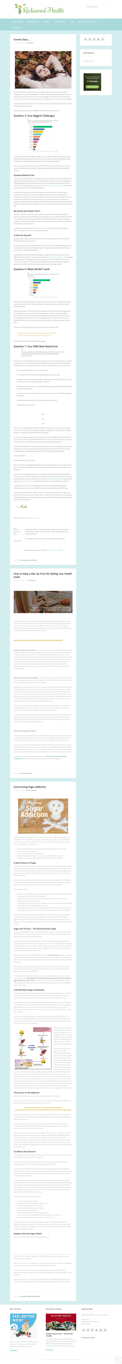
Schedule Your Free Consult (54, 550)
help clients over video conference (52, 185)
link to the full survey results (31, 518)
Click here (23, 1237)
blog (21, 560)
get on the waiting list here (53, 479)
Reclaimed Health (41, 9)
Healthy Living (28, 773)
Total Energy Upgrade (27, 481)
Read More (13, 1350)
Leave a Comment (31, 790)
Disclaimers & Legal (88, 1337)
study (37, 976)
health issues (27, 560)
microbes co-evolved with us (29, 1137)
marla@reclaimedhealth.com (90, 1321)
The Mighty (38, 228)
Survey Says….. (22, 39)
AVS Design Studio (73, 1359)
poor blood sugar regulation (55, 257)
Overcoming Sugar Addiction (30, 787)
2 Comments (29, 43)
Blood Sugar (27, 1296)
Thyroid (34, 560)
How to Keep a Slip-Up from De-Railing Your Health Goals (43, 575)
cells (70, 1044)
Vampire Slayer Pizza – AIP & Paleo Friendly (59, 1334)
